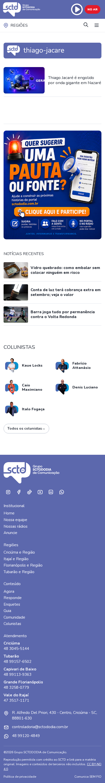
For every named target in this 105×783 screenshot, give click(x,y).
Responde (13, 597)
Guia (7, 610)
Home (9, 513)
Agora (9, 591)
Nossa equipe (15, 519)
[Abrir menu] (96, 25)
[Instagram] (8, 492)
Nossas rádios (16, 526)
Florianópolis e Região (23, 565)
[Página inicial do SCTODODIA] (22, 9)
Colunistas (12, 623)
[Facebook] (18, 492)
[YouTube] (40, 492)
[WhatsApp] (61, 492)
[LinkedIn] (50, 492)
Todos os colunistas (26, 428)
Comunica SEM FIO (87, 776)
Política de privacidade (20, 776)
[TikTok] (29, 492)
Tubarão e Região (19, 571)
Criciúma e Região (19, 552)
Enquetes (12, 604)
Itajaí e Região (16, 558)
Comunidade (14, 617)
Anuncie (10, 532)
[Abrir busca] (86, 25)
